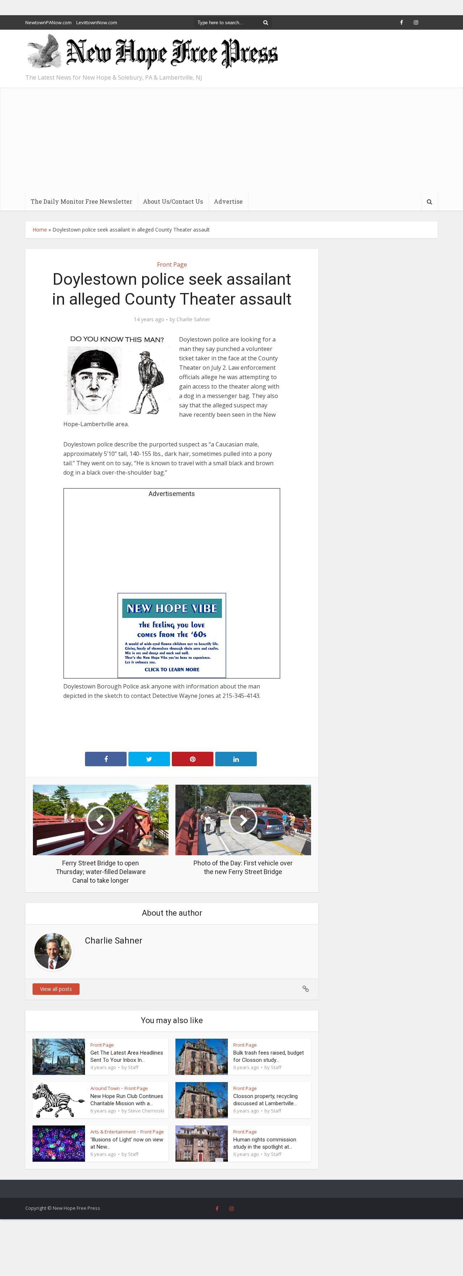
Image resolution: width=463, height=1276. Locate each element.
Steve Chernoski (146, 1110)
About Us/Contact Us (173, 201)
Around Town (105, 1088)
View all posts (56, 988)
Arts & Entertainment (113, 1131)
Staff (133, 1067)
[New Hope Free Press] (152, 52)
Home (40, 229)
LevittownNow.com (96, 22)
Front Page (172, 264)
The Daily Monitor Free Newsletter (81, 201)
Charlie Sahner (193, 319)
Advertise (228, 201)
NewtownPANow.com (48, 22)
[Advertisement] (231, 138)
